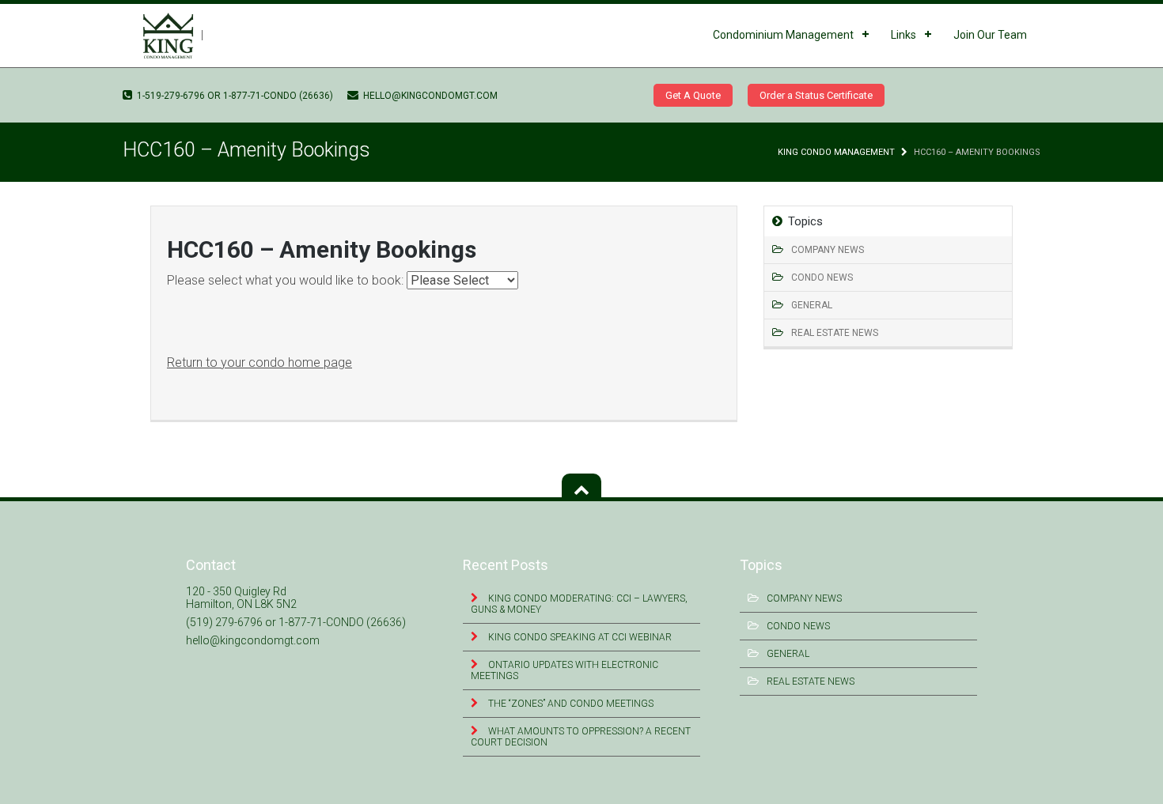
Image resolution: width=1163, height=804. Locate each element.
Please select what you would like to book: (287, 280)
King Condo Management (836, 152)
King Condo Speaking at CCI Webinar (579, 637)
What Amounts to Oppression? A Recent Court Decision (581, 737)
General (811, 305)
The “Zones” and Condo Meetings (569, 703)
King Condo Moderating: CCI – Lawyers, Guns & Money (579, 604)
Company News (827, 249)
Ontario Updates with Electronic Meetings (564, 670)
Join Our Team (990, 34)
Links (903, 34)
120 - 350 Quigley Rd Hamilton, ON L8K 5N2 (241, 597)
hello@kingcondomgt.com (429, 95)
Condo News (822, 277)
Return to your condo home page (259, 362)
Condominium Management (783, 34)
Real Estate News (834, 332)
